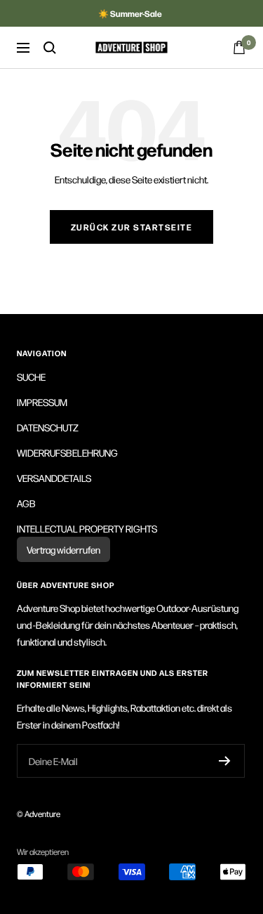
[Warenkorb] (239, 47)
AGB (26, 503)
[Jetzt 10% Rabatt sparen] (225, 761)
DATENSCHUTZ (48, 427)
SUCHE (31, 376)
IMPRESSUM (42, 402)
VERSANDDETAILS (54, 477)
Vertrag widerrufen (63, 549)
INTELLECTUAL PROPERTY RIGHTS (87, 528)
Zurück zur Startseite (132, 227)
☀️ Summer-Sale (130, 13)
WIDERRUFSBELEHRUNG (67, 452)
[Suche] (49, 47)
